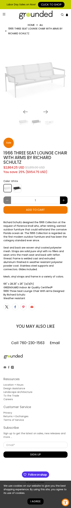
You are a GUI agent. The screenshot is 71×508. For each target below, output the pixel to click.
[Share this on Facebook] (15, 307)
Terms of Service (13, 420)
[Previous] (25, 111)
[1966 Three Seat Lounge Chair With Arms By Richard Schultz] (35, 75)
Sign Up (35, 454)
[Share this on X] (6, 307)
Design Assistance (14, 388)
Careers (8, 399)
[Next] (45, 111)
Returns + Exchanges (15, 416)
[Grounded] (35, 14)
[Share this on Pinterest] (23, 307)
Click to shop (51, 5)
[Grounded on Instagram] (12, 368)
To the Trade (11, 395)
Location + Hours (13, 385)
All (41, 25)
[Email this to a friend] (32, 307)
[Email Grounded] (4, 368)
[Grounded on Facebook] (8, 368)
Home (31, 25)
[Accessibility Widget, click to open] (65, 502)
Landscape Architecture (17, 392)
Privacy (7, 412)
